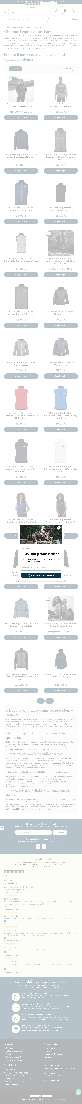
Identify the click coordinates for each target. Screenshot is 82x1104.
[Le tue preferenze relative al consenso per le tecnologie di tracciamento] (2, 828)
